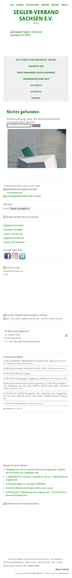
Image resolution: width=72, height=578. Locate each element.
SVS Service (36, 85)
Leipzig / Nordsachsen (14, 242)
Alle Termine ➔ (9, 409)
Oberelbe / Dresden (13, 229)
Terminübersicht (14, 192)
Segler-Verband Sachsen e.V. (36, 15)
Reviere (55, 5)
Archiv (6, 208)
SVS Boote (36, 92)
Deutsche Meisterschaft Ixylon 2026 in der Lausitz (29, 488)
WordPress (37, 573)
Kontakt (36, 98)
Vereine (45, 5)
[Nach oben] (62, 569)
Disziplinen (32, 5)
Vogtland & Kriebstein (13, 238)
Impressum (33, 565)
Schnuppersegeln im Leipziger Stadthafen (26, 484)
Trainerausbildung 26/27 (36, 79)
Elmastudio (64, 573)
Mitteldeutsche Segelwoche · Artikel (36, 60)
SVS (12, 5)
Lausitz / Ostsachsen (13, 234)
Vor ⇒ (19, 409)
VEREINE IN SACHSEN (13, 225)
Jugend (20, 5)
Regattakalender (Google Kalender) (36, 72)
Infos (64, 5)
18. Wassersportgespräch (17, 331)
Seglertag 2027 (36, 66)
